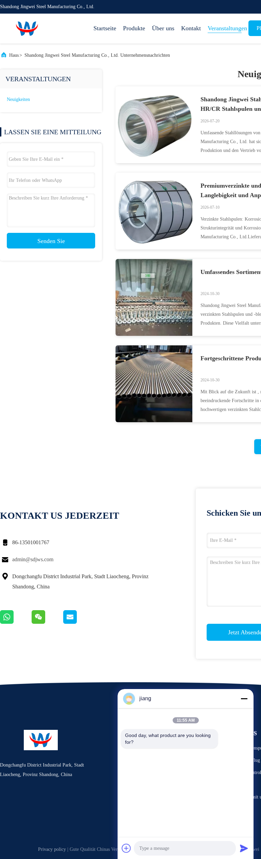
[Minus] (244, 698)
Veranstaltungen (225, 28)
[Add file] (126, 848)
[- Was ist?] (16, 622)
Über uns (163, 28)
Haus (14, 55)
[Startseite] (27, 28)
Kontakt (191, 28)
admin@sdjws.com (32, 559)
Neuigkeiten (18, 99)
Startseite (104, 28)
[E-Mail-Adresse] (78, 622)
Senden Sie (51, 241)
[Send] (244, 848)
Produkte (134, 28)
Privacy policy (52, 849)
